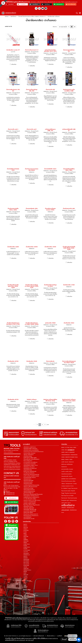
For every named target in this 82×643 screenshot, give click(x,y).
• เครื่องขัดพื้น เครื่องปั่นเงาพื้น (29, 509)
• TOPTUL (25, 577)
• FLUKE (25, 532)
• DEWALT (25, 529)
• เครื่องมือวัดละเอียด (27, 483)
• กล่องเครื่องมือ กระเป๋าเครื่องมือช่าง (31, 459)
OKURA (63, 457)
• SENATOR (25, 574)
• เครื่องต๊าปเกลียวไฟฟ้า (28, 480)
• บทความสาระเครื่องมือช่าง (29, 597)
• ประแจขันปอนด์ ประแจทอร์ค (29, 464)
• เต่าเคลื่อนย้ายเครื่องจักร (28, 473)
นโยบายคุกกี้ (31, 640)
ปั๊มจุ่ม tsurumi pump (65, 490)
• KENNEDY (25, 539)
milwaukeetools (73, 454)
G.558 (62, 450)
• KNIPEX (25, 542)
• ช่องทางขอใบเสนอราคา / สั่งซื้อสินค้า (31, 601)
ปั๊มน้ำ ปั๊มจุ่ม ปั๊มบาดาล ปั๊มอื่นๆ (67, 495)
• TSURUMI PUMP (27, 580)
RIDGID (62, 459)
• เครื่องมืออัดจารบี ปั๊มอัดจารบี (30, 468)
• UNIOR (25, 582)
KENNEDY (71, 450)
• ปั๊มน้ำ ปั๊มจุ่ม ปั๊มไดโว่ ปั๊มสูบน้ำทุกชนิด (31, 505)
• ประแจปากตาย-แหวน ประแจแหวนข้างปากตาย (33, 451)
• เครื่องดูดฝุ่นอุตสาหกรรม (29, 489)
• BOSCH (25, 526)
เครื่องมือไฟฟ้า (65, 510)
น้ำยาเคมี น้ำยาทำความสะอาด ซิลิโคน (68, 481)
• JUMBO (25, 535)
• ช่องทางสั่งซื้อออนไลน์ (28, 600)
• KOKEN (25, 545)
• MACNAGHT (26, 553)
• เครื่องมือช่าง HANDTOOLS (29, 447)
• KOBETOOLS (26, 544)
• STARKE (25, 576)
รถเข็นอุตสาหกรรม (73, 500)
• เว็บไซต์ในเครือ (26, 609)
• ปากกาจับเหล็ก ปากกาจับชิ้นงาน (30, 462)
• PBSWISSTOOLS (27, 570)
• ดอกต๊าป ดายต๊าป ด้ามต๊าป (29, 503)
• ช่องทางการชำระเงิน (27, 603)
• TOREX (25, 579)
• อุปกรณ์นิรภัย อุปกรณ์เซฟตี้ (29, 511)
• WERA (24, 585)
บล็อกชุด (63, 483)
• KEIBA (24, 538)
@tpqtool (8, 491)
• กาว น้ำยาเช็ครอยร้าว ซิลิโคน (29, 499)
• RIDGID (25, 571)
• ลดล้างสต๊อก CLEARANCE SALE (30, 595)
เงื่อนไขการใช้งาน (51, 636)
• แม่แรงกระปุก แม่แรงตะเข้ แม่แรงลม (31, 474)
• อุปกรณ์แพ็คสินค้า (27, 517)
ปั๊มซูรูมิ (62, 493)
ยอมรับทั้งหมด (72, 639)
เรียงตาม (55, 26)
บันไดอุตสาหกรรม (69, 483)
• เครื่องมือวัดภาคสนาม (28, 506)
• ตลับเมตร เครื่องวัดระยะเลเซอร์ (30, 486)
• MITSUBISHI (26, 561)
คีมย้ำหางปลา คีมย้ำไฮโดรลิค (67, 464)
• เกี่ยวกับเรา (25, 606)
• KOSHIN (25, 548)
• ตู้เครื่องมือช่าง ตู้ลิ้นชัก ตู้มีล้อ (30, 457)
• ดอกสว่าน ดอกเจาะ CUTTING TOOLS (31, 500)
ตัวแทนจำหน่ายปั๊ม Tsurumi (66, 476)
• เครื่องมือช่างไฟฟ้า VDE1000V (30, 448)
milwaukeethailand (65, 454)
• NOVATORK (26, 565)
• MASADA (25, 558)
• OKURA (25, 567)
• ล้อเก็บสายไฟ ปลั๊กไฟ (28, 512)
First (34, 424)
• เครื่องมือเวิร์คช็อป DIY (28, 492)
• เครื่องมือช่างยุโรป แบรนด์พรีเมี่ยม (31, 450)
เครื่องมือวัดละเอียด (70, 507)
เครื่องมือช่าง (68, 505)
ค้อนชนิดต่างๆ (64, 466)
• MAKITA (25, 556)
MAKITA (67, 452)
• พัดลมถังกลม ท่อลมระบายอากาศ (30, 514)
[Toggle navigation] (80, 13)
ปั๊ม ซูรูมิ (69, 488)
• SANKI (24, 573)
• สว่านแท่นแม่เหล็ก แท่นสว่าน (29, 477)
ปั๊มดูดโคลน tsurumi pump (70, 493)
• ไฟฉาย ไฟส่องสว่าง (27, 461)
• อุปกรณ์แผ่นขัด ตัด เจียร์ (28, 518)
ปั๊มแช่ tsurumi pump (72, 498)
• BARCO (25, 524)
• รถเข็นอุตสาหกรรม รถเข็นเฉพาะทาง (31, 497)
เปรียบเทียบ (13, 64)
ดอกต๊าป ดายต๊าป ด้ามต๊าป (66, 471)
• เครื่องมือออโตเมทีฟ (27, 482)
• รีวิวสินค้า (25, 598)
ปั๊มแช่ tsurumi (64, 498)
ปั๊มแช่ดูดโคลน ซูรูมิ (65, 500)
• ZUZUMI (25, 587)
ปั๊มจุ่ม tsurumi (74, 488)
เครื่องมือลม (63, 507)
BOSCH (62, 447)
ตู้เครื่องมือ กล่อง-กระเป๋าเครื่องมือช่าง (68, 478)
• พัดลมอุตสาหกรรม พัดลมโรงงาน (30, 515)
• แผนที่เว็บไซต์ (26, 607)
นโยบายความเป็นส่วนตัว (38, 636)
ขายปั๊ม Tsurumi (64, 462)
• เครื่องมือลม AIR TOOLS (29, 467)
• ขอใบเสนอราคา (26, 592)
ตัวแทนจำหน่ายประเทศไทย (66, 474)
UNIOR (70, 459)
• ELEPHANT (26, 530)
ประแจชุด (75, 483)
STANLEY (67, 459)
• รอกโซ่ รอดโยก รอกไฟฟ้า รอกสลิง (31, 476)
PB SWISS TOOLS (74, 457)
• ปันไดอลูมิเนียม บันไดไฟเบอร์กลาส (31, 496)
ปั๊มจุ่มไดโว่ (73, 490)
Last (48, 424)
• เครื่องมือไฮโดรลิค (27, 470)
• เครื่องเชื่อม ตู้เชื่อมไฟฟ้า (28, 508)
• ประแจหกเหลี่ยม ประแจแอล (29, 453)
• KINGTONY (26, 541)
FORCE (74, 447)
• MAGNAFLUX (26, 555)
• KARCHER (25, 536)
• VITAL (24, 583)
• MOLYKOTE (26, 564)
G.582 (65, 450)
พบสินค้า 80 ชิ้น (8, 26)
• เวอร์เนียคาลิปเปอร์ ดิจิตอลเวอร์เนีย (31, 485)
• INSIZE (25, 533)
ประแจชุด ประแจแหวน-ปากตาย (67, 486)
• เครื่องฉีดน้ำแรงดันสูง (28, 488)
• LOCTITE (25, 551)
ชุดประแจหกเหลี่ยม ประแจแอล (67, 469)
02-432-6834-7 (9, 488)
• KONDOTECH (26, 547)
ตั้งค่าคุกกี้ (64, 639)
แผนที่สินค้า (59, 636)
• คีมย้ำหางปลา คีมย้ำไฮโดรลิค (29, 471)
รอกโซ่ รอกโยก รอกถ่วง (66, 503)
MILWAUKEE (71, 452)
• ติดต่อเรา (25, 612)
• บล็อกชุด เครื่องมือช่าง (28, 454)
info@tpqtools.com (10, 492)
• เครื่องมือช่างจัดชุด (27, 456)
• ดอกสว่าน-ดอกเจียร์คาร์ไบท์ (29, 502)
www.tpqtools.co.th (10, 494)
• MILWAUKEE (26, 559)
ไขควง (62, 512)
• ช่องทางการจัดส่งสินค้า (28, 604)
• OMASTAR (25, 568)
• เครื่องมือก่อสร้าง (27, 479)
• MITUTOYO (26, 562)
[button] (76, 13)
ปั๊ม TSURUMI (64, 488)
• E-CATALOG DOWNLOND (29, 594)
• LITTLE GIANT (26, 550)
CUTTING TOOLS (69, 447)
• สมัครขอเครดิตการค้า (28, 610)
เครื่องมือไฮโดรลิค (73, 510)
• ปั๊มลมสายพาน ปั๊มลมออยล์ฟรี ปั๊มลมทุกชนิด (33, 494)
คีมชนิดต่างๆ (71, 462)
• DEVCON (25, 527)
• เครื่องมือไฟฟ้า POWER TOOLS (30, 465)
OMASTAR (67, 457)
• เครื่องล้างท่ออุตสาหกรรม (29, 491)
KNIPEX (63, 452)
